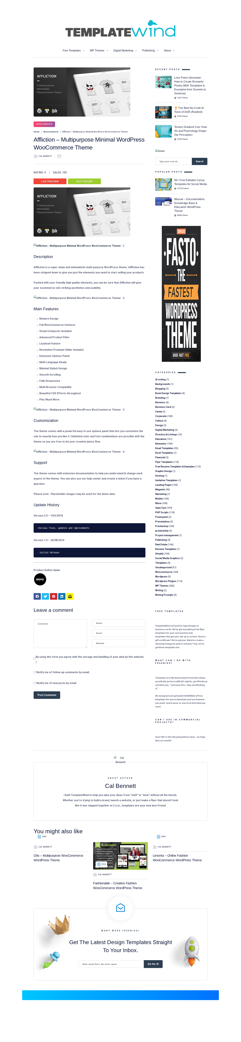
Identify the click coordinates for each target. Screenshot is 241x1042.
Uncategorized (163, 567)
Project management (166, 535)
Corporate (161, 416)
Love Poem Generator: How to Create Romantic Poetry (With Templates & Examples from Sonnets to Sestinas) (190, 85)
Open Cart (160, 508)
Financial (160, 457)
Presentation (162, 521)
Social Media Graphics (167, 558)
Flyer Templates (164, 462)
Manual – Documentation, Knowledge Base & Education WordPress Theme (189, 205)
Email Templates (164, 448)
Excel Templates (164, 453)
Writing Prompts (164, 595)
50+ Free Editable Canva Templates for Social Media (190, 182)
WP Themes (97, 50)
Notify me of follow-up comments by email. (63, 672)
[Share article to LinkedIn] (61, 596)
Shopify (159, 553)
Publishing (148, 50)
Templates (161, 563)
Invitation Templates (166, 480)
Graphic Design (163, 471)
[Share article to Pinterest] (53, 596)
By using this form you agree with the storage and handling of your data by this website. (90, 659)
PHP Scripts (162, 512)
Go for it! (153, 964)
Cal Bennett (45, 156)
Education (160, 439)
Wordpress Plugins (165, 581)
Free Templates (72, 50)
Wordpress (161, 576)
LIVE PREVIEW (50, 181)
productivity (161, 530)
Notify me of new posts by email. (56, 683)
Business (160, 402)
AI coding (160, 379)
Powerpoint (161, 517)
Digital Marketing (123, 50)
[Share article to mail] (70, 596)
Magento (160, 489)
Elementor (161, 443)
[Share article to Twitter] (45, 596)
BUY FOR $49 (84, 181)
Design (159, 425)
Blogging (160, 388)
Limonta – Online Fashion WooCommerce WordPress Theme (177, 858)
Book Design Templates (168, 393)
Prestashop (161, 526)
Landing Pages (163, 485)
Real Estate (161, 544)
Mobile (159, 498)
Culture (159, 420)
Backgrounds (162, 384)
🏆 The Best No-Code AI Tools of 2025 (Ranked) (189, 110)
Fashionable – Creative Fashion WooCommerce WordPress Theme (117, 885)
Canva (158, 411)
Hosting (159, 475)
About (167, 50)
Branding (160, 398)
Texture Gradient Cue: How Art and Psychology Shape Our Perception (190, 131)
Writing (159, 590)
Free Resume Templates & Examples (175, 466)
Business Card (163, 407)
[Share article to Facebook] (37, 596)
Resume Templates (165, 549)
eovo (56, 570)
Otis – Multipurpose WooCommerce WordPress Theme (58, 858)
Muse (158, 503)
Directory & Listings (166, 434)
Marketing (161, 494)
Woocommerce (44, 124)
